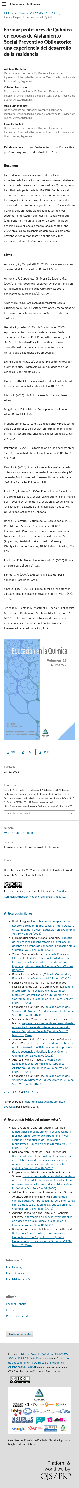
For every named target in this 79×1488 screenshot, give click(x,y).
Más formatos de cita (19, 813)
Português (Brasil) (17, 1316)
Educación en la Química (25, 4)
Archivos (20, 13)
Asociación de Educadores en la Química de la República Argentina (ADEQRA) (39, 1362)
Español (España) (16, 1303)
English (10, 1310)
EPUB (45, 752)
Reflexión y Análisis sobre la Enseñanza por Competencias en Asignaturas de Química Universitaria (39, 1237)
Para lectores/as (15, 1267)
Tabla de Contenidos (57, 974)
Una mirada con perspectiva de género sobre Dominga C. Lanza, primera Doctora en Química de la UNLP (43, 925)
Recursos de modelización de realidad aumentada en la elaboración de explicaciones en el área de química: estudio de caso (43, 1160)
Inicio (7, 13)
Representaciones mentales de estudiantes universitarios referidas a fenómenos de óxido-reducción (43, 1027)
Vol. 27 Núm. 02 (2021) (44, 13)
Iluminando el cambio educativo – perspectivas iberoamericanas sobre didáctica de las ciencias (43, 1200)
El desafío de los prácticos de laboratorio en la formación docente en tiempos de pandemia (42, 941)
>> (38, 1092)
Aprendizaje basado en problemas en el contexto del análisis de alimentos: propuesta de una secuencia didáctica (43, 1047)
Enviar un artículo (20, 1334)
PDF (12, 752)
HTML (29, 752)
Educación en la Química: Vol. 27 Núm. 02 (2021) (42, 978)
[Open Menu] (4, 4)
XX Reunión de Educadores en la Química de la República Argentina (38, 1063)
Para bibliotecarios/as (18, 1279)
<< (5, 1092)
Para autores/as (15, 1273)
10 (31, 1092)
